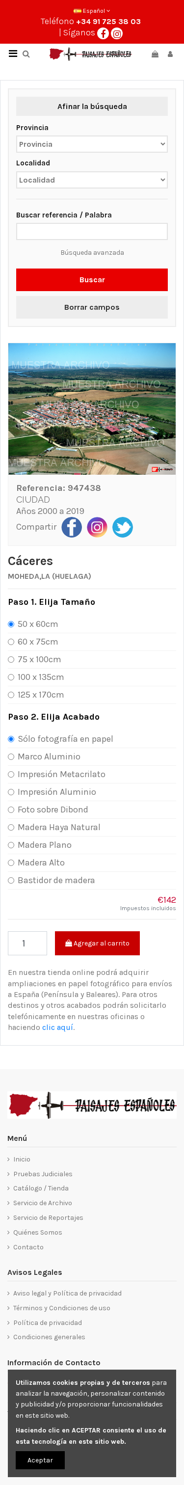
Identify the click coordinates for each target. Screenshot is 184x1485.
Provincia (32, 127)
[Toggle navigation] (13, 54)
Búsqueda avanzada (92, 252)
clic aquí (57, 1027)
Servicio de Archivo (42, 1203)
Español (93, 10)
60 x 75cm (38, 641)
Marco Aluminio (49, 756)
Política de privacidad (47, 1323)
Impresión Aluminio (57, 791)
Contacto (28, 1247)
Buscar (92, 279)
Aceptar (40, 1460)
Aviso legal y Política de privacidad (67, 1293)
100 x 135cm (41, 677)
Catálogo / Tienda (41, 1188)
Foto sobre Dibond (53, 809)
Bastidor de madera (56, 880)
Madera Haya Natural (59, 827)
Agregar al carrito (101, 943)
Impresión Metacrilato (61, 774)
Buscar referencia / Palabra (64, 215)
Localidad (33, 163)
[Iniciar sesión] (170, 54)
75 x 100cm (39, 659)
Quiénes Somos (37, 1232)
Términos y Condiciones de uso (61, 1308)
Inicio (21, 1159)
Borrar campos (92, 307)
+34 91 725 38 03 (108, 21)
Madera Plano (45, 844)
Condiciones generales (49, 1337)
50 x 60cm (38, 624)
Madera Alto (41, 862)
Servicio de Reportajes (48, 1218)
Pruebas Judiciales (43, 1174)
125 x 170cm (41, 694)
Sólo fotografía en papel (65, 738)
